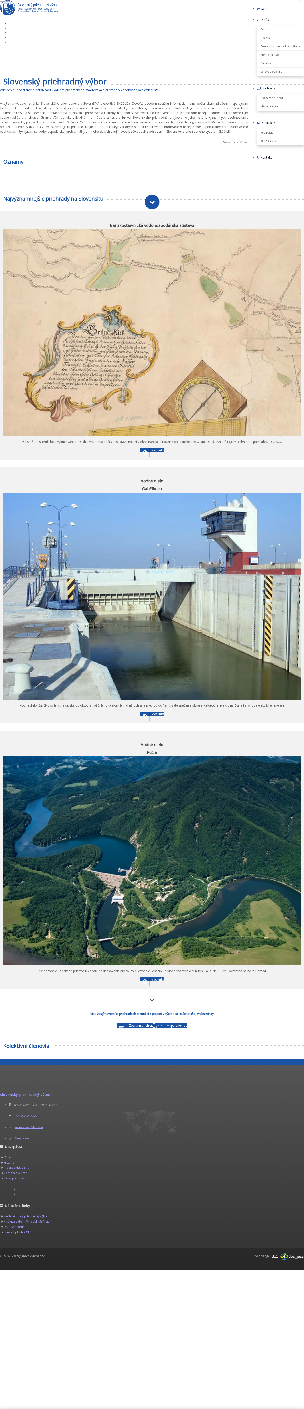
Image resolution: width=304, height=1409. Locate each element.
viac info (158, 450)
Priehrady (268, 88)
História (266, 38)
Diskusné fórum (14, 1227)
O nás (264, 20)
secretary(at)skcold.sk (29, 1127)
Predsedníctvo (270, 55)
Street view (21, 1138)
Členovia (266, 63)
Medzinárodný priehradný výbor (26, 1216)
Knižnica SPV (268, 141)
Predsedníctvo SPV (16, 1168)
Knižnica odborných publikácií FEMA (27, 1222)
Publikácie (267, 123)
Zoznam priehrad (272, 98)
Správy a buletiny (271, 72)
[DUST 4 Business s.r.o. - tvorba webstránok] (287, 1256)
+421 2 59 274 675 (25, 1116)
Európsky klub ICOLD (18, 1232)
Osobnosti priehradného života (280, 46)
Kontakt (265, 157)
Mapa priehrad (270, 106)
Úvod (264, 8)
